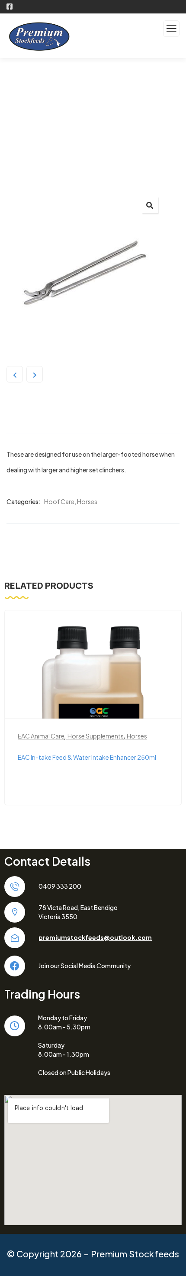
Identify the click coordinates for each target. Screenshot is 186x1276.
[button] (149, 205)
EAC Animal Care (41, 736)
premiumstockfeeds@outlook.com (95, 937)
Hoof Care (59, 501)
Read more (97, 705)
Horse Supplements (95, 736)
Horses (87, 501)
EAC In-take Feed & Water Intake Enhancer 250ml (87, 757)
